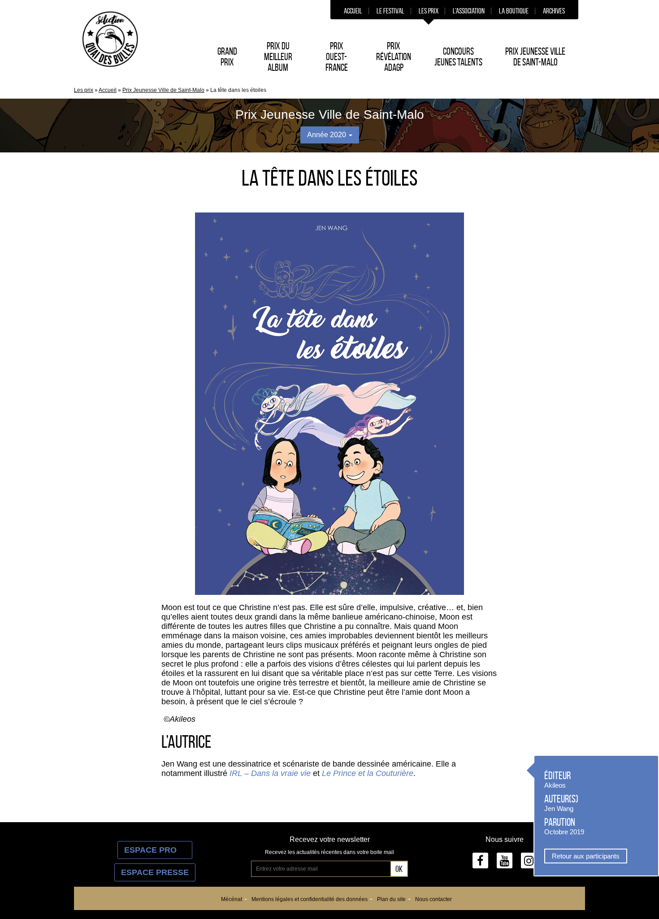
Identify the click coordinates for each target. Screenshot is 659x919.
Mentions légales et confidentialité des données (309, 899)
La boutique (514, 11)
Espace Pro (155, 849)
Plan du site (391, 899)
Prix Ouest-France (336, 56)
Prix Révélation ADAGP (393, 56)
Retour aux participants (586, 856)
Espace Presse (155, 872)
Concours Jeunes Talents (458, 56)
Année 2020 (327, 135)
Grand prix (227, 56)
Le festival (390, 11)
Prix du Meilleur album (278, 56)
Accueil (353, 11)
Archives (554, 11)
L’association (469, 11)
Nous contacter (433, 899)
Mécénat (231, 899)
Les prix (428, 11)
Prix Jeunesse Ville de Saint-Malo (535, 56)
